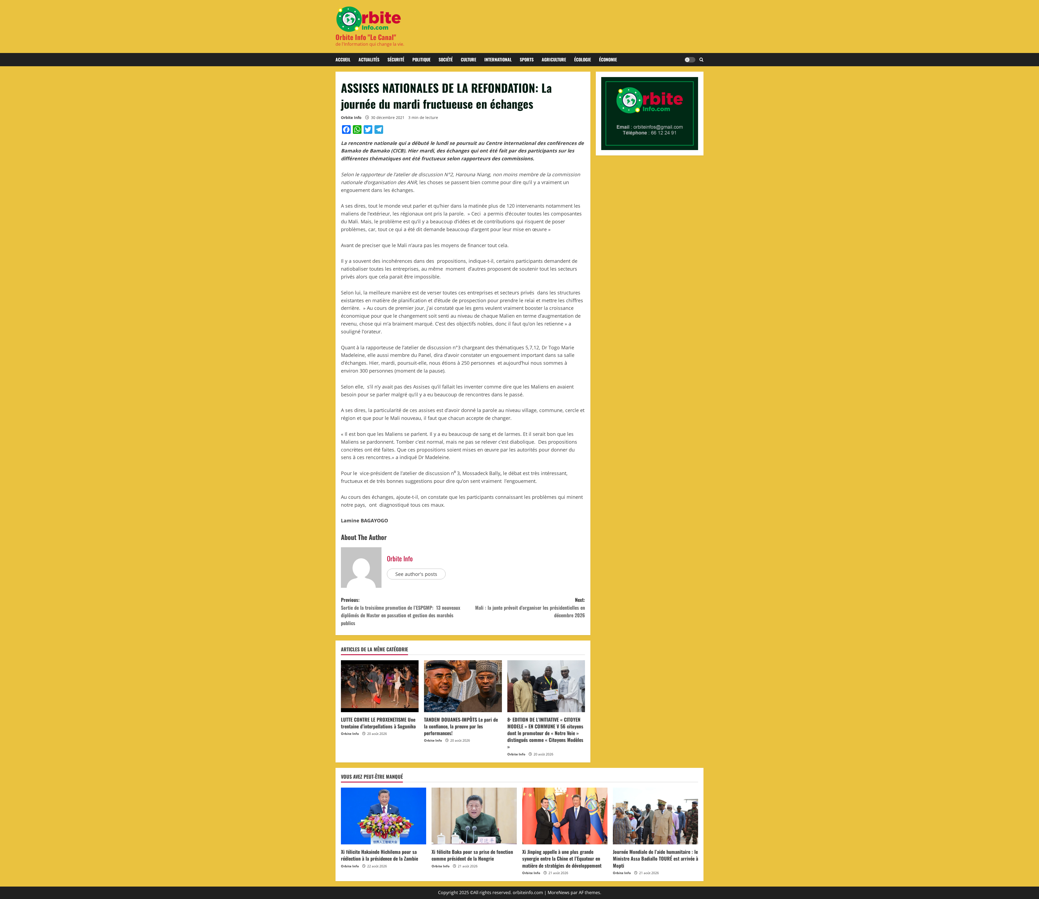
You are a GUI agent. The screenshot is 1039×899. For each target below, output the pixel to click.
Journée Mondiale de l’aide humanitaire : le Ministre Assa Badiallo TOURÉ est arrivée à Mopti (655, 858)
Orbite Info (351, 117)
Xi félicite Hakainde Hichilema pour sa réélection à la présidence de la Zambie (379, 855)
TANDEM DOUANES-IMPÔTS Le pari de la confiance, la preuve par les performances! (461, 726)
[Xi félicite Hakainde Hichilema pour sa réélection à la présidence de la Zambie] (383, 816)
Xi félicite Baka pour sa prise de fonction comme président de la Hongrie (472, 855)
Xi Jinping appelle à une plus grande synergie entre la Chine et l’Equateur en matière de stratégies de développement (561, 858)
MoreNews (559, 892)
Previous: (400, 611)
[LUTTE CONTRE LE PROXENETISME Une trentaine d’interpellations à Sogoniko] (380, 686)
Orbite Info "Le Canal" (366, 37)
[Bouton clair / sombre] (690, 59)
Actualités (369, 59)
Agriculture (554, 59)
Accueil (343, 59)
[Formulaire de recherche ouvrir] (701, 60)
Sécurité (395, 59)
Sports (527, 59)
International (498, 59)
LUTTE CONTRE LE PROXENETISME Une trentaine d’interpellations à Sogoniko (378, 723)
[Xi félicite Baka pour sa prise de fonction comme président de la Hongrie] (474, 816)
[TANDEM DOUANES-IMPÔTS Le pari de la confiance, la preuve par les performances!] (463, 686)
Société (446, 59)
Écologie (582, 59)
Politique (421, 59)
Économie (608, 59)
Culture (468, 59)
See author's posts (416, 574)
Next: (530, 607)
